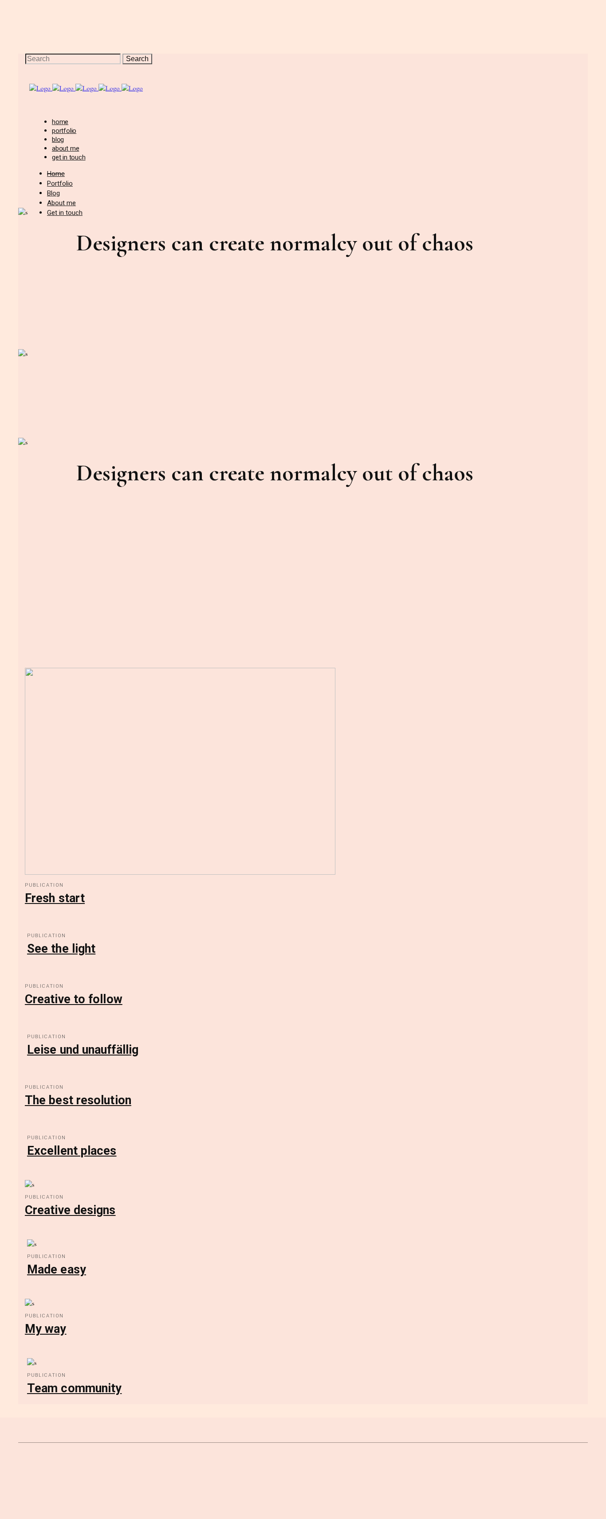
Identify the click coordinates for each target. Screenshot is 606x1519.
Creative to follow (73, 999)
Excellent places (72, 1151)
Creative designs (70, 1210)
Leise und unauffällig (82, 1050)
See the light (61, 949)
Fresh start (55, 898)
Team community (74, 1388)
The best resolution (78, 1100)
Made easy (56, 1269)
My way (46, 1329)
